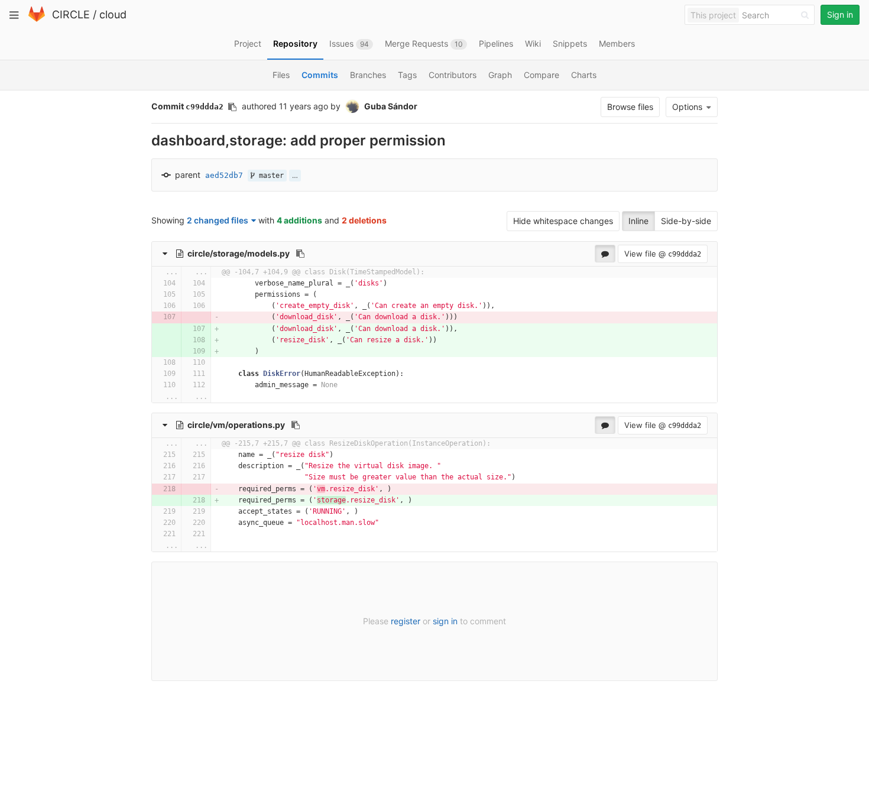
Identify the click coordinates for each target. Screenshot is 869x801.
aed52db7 (224, 175)
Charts (583, 75)
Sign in (840, 14)
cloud (113, 14)
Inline (638, 221)
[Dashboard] (36, 19)
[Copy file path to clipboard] (300, 254)
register (405, 621)
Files (281, 75)
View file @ (662, 253)
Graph (500, 75)
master (269, 175)
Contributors (452, 75)
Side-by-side (686, 221)
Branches (368, 75)
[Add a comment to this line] (152, 283)
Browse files (630, 107)
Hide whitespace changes (563, 221)
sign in (445, 621)
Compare (541, 75)
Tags (407, 75)
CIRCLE (71, 14)
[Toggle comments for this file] (605, 253)
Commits (319, 75)
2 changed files (217, 220)
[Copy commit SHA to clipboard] (232, 107)
